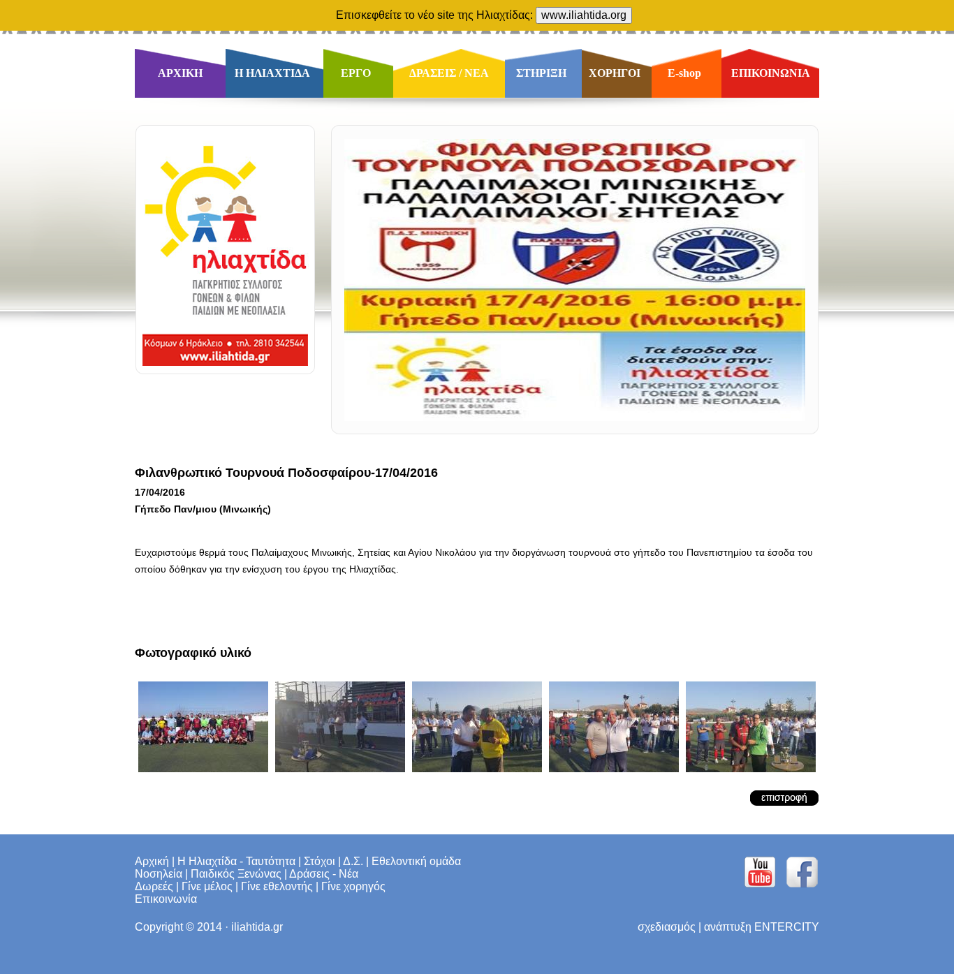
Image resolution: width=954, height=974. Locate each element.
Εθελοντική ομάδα (416, 861)
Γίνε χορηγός (353, 886)
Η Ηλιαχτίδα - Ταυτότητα (236, 861)
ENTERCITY (786, 927)
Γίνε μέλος (207, 886)
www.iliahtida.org (583, 15)
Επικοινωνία (166, 899)
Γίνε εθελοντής (277, 886)
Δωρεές (154, 886)
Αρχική (152, 861)
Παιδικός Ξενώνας (236, 874)
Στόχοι (319, 861)
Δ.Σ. (353, 861)
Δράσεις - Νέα (323, 874)
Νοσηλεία (158, 874)
